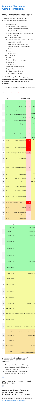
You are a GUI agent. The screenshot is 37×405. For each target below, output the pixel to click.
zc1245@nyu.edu (8, 400)
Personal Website (19, 400)
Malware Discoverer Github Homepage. (13, 7)
